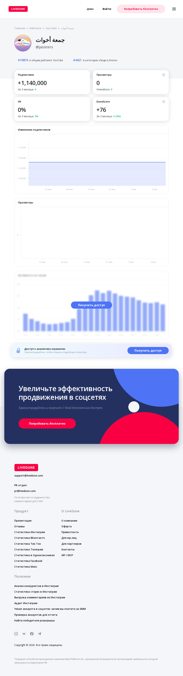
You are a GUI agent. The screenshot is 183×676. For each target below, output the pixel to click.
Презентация (22, 520)
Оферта (66, 526)
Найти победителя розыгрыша (34, 620)
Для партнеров (71, 543)
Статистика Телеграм (28, 549)
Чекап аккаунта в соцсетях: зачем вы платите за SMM (50, 609)
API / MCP (67, 555)
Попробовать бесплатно (141, 9)
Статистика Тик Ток (27, 543)
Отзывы (19, 526)
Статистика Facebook (28, 561)
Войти (107, 9)
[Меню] (174, 9)
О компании (69, 520)
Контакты (68, 549)
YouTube (51, 28)
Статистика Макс (25, 566)
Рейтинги (35, 28)
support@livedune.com (28, 475)
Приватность (70, 532)
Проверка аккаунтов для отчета (35, 614)
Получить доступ (91, 305)
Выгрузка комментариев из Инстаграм (39, 597)
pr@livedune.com (25, 491)
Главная (19, 28)
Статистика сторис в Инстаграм (35, 591)
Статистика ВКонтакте (29, 537)
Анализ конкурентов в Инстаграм (36, 586)
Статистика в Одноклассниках (34, 555)
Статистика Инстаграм (29, 532)
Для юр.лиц (69, 537)
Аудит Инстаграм (25, 603)
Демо (90, 9)
